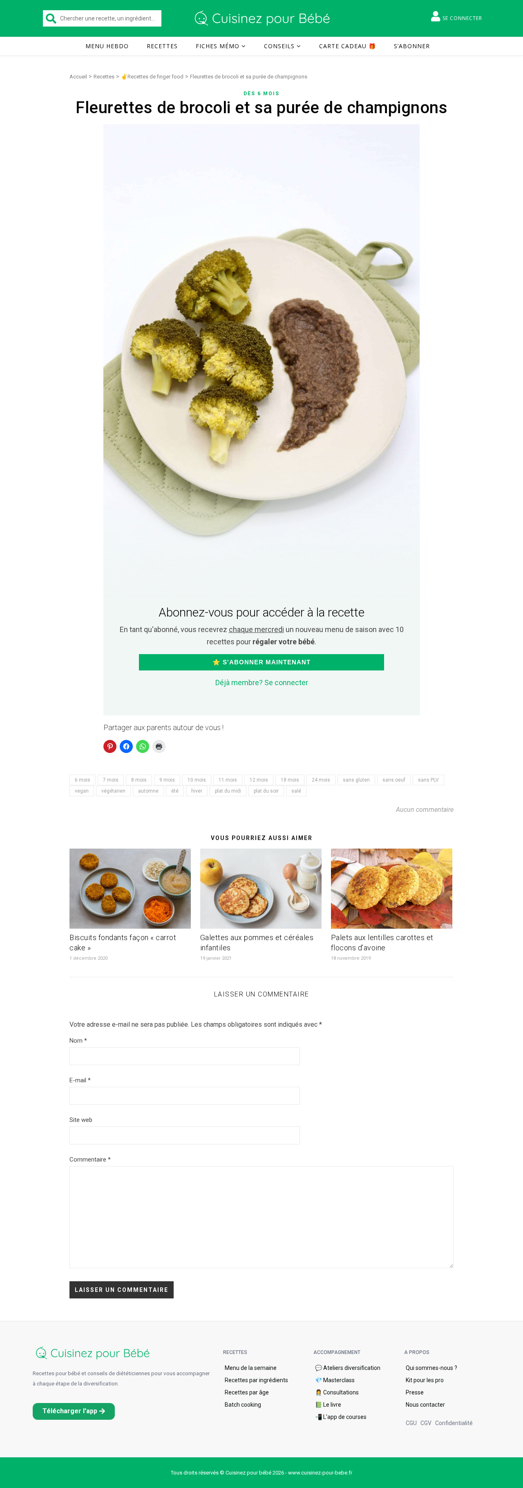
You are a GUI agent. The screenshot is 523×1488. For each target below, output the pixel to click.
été (175, 791)
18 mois (290, 780)
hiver (196, 791)
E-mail (80, 1080)
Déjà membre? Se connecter (261, 682)
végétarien (113, 791)
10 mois (197, 780)
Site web (80, 1120)
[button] (74, 1411)
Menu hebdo (107, 46)
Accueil (78, 77)
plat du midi (228, 791)
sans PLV (428, 780)
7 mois (110, 780)
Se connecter (462, 18)
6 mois (82, 780)
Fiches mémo (217, 46)
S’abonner (412, 46)
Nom (78, 1040)
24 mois (321, 780)
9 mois (167, 780)
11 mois (228, 780)
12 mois (259, 780)
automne (148, 791)
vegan (82, 791)
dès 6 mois (261, 93)
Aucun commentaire (425, 809)
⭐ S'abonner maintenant (261, 662)
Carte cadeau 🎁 (347, 46)
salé (296, 791)
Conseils (279, 46)
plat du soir (266, 791)
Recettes (162, 46)
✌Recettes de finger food (152, 77)
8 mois (139, 780)
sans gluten (356, 780)
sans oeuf (393, 780)
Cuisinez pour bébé (263, 18)
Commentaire (90, 1159)
